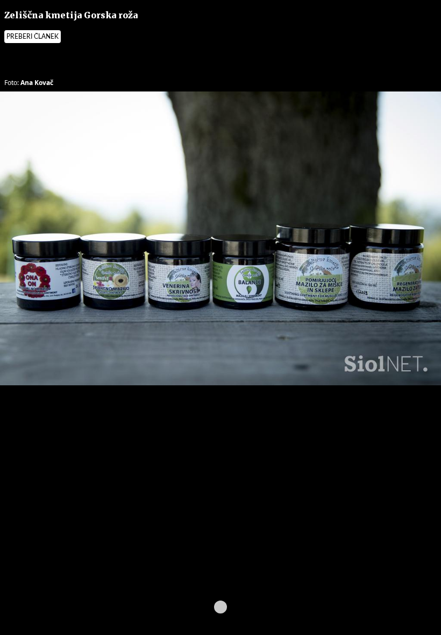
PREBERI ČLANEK (32, 36)
